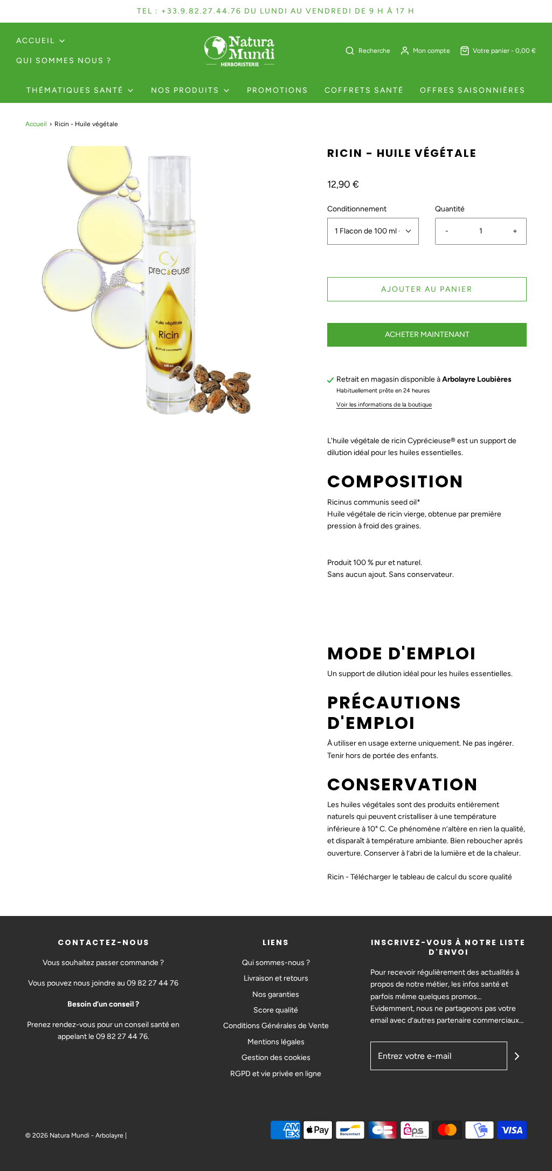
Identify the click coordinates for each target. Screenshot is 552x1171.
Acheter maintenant (427, 334)
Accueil (36, 124)
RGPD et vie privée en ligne (275, 1073)
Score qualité (275, 1010)
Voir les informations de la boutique (384, 404)
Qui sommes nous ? (64, 60)
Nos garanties (275, 994)
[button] (373, 231)
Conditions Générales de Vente (276, 1025)
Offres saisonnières (473, 90)
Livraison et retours (276, 978)
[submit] (517, 1056)
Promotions (277, 90)
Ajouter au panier (427, 289)
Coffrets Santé (364, 90)
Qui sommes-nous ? (276, 962)
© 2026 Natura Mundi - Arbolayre (74, 1135)
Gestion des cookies (276, 1057)
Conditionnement (357, 208)
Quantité (450, 208)
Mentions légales (276, 1041)
